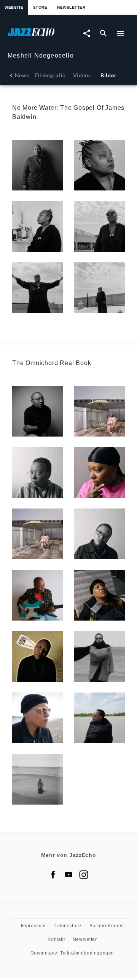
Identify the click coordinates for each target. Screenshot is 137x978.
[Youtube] (68, 874)
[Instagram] (83, 874)
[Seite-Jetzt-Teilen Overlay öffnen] (86, 33)
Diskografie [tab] (50, 75)
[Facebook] (53, 874)
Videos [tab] (82, 75)
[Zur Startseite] (38, 36)
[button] (37, 165)
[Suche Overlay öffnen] (103, 33)
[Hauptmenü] (120, 33)
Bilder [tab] (108, 75)
